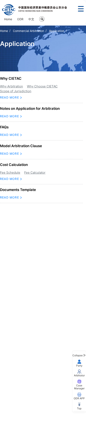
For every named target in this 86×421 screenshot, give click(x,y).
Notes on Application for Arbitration (30, 108)
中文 (31, 19)
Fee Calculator (35, 172)
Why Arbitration (11, 86)
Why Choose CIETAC (42, 86)
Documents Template (18, 190)
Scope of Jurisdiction (15, 91)
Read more (10, 97)
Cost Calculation (14, 165)
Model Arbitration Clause (21, 146)
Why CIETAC (11, 78)
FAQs (4, 127)
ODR (20, 19)
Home (8, 19)
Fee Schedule (10, 172)
